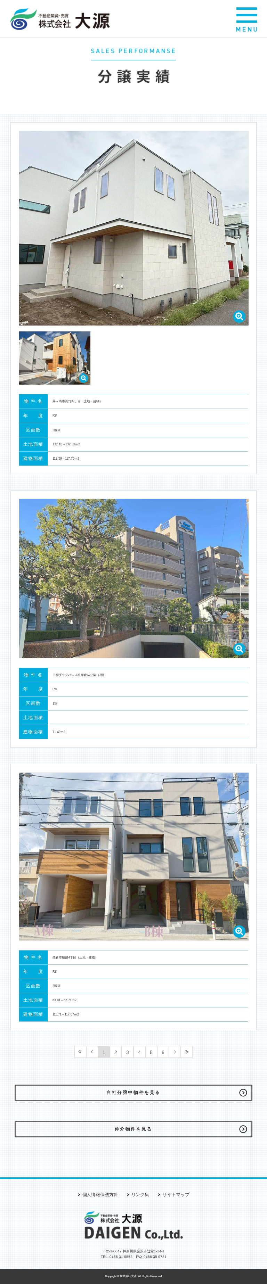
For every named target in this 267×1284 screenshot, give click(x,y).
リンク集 (140, 1194)
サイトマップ (175, 1194)
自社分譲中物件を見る (133, 1092)
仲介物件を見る (134, 1129)
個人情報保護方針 (100, 1194)
